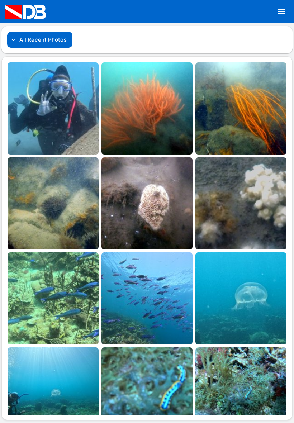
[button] (282, 12)
